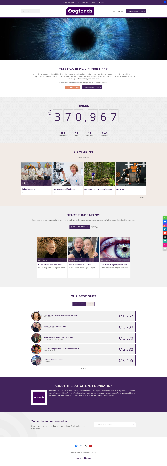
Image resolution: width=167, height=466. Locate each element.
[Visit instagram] (81, 446)
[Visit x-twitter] (85, 446)
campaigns (89, 133)
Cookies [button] (93, 452)
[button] (143, 197)
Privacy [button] (73, 452)
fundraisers (63, 133)
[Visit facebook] (76, 446)
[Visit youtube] (90, 446)
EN (114, 11)
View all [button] (94, 227)
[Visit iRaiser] (83, 458)
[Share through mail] (165, 241)
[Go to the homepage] (82, 11)
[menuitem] (68, 2)
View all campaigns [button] (83, 157)
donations (104, 133)
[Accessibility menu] (165, 2)
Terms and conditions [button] (83, 452)
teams (76, 133)
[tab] (79, 304)
